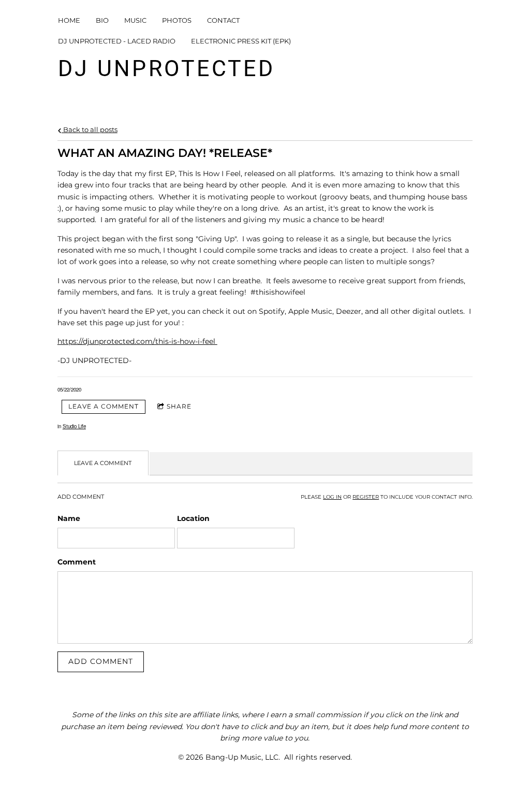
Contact (223, 20)
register (365, 497)
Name (68, 518)
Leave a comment (103, 406)
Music (135, 20)
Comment (76, 562)
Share (179, 406)
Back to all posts (89, 130)
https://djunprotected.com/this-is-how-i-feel (137, 341)
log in (332, 497)
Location (193, 518)
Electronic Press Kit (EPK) (241, 41)
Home (69, 20)
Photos (177, 20)
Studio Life (74, 426)
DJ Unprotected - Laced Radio (116, 41)
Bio (102, 20)
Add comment (100, 661)
